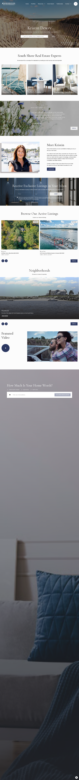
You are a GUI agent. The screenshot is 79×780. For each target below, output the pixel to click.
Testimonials (59, 3)
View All (74, 128)
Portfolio (33, 3)
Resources (40, 3)
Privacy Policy (36, 199)
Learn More (51, 169)
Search (53, 36)
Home (27, 3)
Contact (67, 3)
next (6, 260)
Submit (56, 193)
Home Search (50, 3)
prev (2, 260)
